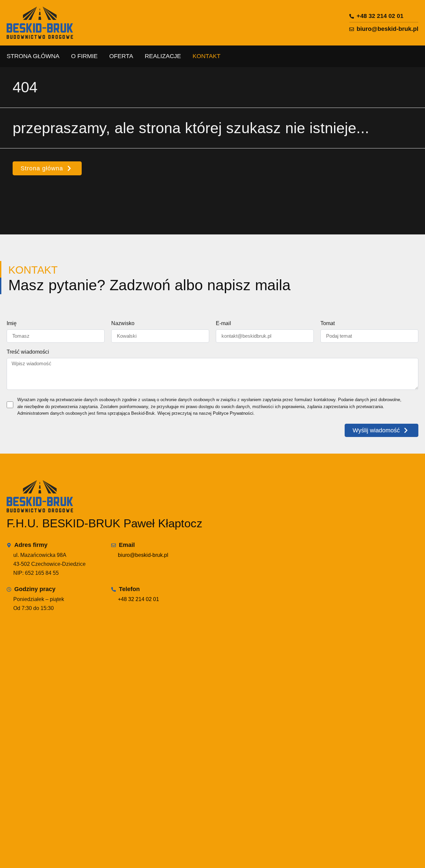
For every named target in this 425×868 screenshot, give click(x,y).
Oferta (121, 56)
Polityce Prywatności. (234, 413)
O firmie (84, 56)
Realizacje (163, 56)
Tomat (327, 323)
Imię (12, 323)
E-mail (223, 323)
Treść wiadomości (28, 352)
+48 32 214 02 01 (138, 599)
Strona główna (33, 56)
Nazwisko (122, 323)
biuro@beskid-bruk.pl (143, 555)
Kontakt (206, 56)
